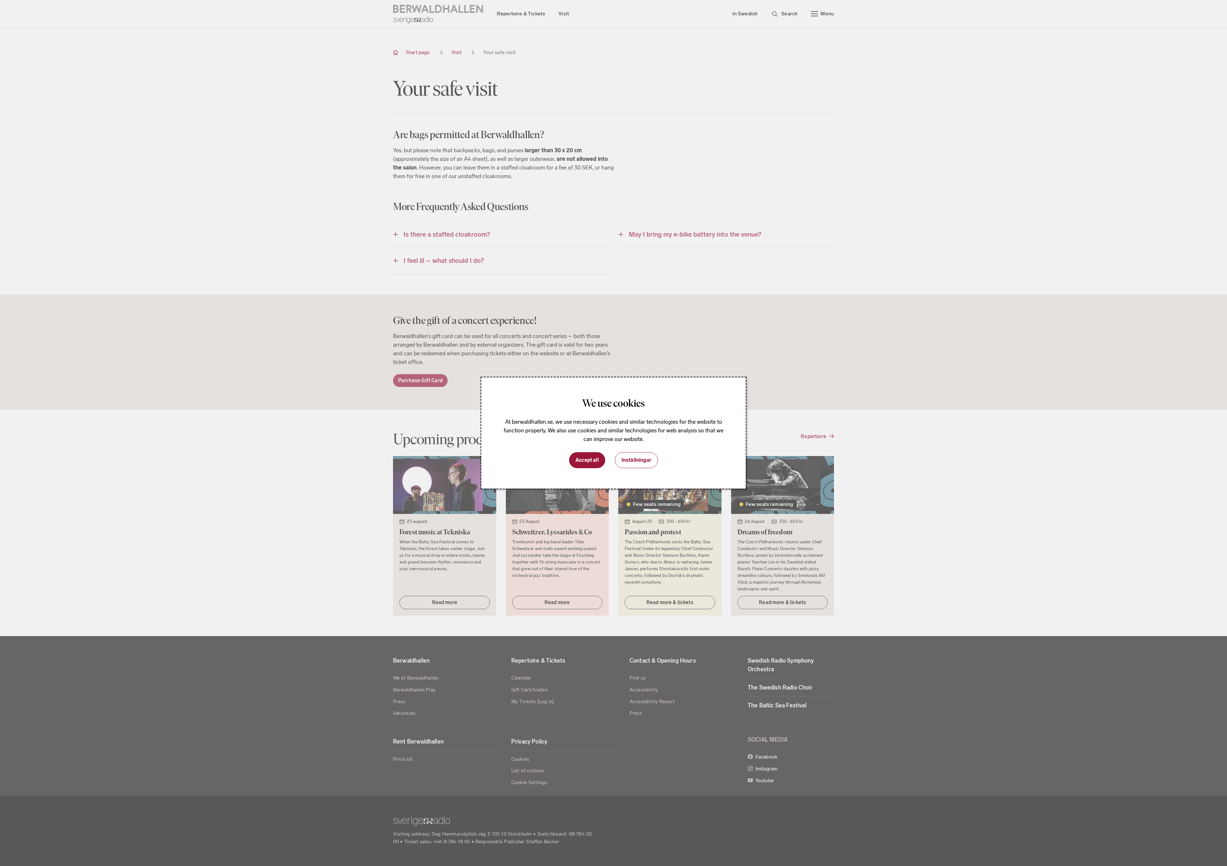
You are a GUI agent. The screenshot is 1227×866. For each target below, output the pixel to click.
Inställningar (636, 460)
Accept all (587, 460)
